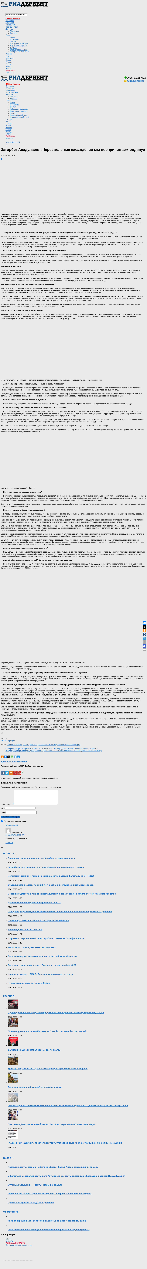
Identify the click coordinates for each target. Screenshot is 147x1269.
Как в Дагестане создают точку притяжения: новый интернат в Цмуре (46, 867)
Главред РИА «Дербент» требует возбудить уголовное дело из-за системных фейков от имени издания (65, 1143)
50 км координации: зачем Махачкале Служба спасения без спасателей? (48, 1031)
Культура (9, 58)
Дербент (13, 33)
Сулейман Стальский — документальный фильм (35, 1185)
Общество (10, 23)
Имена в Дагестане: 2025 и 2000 (25, 929)
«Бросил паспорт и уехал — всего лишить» (32, 947)
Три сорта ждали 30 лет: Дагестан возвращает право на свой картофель (48, 1068)
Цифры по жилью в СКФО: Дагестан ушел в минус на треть (40, 974)
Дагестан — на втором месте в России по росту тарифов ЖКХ (42, 965)
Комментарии (12, 825)
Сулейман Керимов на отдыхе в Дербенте (31, 1202)
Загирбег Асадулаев (34, 745)
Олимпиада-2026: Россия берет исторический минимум (38, 920)
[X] (8, 757)
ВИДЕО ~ (8, 1158)
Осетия (13, 41)
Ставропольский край (19, 52)
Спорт (8, 64)
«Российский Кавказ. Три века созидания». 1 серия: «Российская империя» (49, 1193)
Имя (3, 808)
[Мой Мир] (18, 757)
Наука (8, 60)
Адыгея (13, 48)
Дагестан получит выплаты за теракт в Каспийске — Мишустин (42, 956)
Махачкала (14, 31)
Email (3, 812)
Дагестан (9, 29)
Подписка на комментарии (15, 821)
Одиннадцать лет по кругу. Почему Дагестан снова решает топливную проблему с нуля (56, 1012)
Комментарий (7, 804)
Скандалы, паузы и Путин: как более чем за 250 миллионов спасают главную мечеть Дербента (60, 911)
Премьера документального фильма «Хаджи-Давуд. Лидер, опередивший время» (53, 1167)
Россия (9, 54)
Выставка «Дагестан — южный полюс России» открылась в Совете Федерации (51, 1124)
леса (63, 745)
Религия (9, 62)
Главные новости (13, 142)
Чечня (12, 37)
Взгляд (8, 66)
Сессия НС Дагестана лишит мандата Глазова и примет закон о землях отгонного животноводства (62, 894)
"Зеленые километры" (16, 745)
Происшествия (12, 27)
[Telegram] (15, 757)
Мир (7, 56)
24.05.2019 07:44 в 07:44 (16, 835)
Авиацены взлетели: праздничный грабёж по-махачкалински (41, 858)
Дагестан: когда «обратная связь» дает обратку (34, 1050)
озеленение (70, 745)
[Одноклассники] (2, 757)
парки (77, 745)
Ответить (9, 843)
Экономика (10, 25)
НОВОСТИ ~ (9, 853)
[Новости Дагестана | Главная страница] (24, 6)
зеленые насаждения (52, 745)
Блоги (8, 68)
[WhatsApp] (12, 757)
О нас (8, 1239)
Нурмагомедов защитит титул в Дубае (29, 983)
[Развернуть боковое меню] (2, 847)
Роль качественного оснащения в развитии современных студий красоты (48, 1229)
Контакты (9, 73)
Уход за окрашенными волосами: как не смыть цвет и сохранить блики (47, 1221)
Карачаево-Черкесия (19, 46)
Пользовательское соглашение (19, 1245)
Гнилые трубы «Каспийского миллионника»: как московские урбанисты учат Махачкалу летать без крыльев (68, 1105)
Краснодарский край (18, 50)
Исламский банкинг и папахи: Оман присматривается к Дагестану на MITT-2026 (51, 876)
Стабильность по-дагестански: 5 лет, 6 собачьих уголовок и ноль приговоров (51, 885)
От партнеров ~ (11, 1212)
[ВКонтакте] (5, 757)
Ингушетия (14, 39)
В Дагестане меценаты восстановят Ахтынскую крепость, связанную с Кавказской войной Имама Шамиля (66, 1176)
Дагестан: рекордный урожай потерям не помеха (35, 1087)
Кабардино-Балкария (19, 43)
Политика (10, 21)
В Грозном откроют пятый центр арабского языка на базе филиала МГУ (47, 938)
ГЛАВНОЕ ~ (9, 996)
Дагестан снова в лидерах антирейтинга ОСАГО (34, 902)
